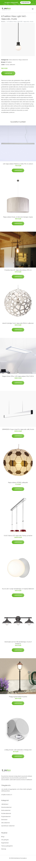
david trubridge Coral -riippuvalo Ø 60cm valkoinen (18, 323)
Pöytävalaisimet (6, 816)
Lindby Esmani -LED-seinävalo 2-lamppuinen (18, 750)
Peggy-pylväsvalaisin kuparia (18, 696)
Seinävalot (4, 819)
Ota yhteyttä (5, 839)
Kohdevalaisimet (6, 813)
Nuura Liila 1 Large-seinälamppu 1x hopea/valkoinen (18, 589)
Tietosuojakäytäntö (7, 846)
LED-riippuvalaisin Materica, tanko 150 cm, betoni (18, 164)
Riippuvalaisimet (23, 59)
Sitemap (3, 849)
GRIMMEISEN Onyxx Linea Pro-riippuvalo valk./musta (18, 429)
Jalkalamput (4, 804)
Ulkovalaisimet (5, 822)
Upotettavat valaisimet (7, 826)
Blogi (2, 836)
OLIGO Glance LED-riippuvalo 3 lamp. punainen (18, 535)
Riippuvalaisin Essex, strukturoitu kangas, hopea (18, 217)
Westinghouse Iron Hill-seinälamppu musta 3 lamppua (18, 642)
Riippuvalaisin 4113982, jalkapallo (18, 482)
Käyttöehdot (5, 843)
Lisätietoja (8, 73)
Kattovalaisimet (13, 59)
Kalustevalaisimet (6, 807)
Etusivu (3, 21)
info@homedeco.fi (6, 794)
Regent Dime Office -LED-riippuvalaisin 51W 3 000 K (18, 376)
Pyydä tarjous (25, 2)
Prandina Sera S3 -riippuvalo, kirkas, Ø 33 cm (18, 270)
